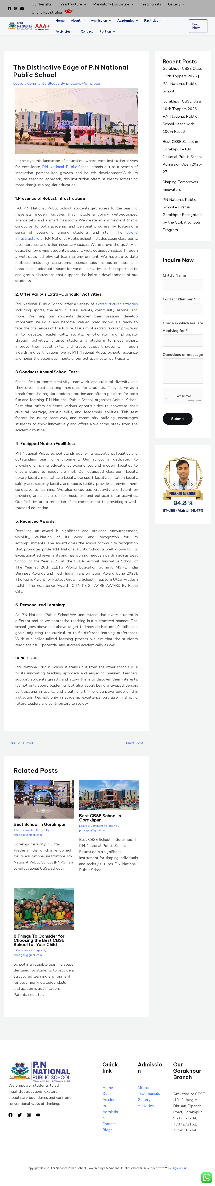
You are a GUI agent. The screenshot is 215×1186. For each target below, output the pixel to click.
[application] (84, 4)
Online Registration (47, 12)
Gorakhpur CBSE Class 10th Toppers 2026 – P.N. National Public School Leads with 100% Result (182, 116)
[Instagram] (16, 9)
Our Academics (109, 1099)
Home (60, 20)
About (76, 20)
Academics (125, 20)
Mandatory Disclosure (111, 4)
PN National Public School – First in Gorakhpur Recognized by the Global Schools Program (182, 214)
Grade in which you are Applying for (183, 327)
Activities (63, 31)
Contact (87, 31)
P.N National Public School (66, 166)
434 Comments (24, 830)
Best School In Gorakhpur (40, 824)
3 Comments (22, 950)
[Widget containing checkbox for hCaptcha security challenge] (183, 396)
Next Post (137, 743)
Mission (144, 1087)
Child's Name (176, 275)
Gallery (174, 4)
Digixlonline (180, 1168)
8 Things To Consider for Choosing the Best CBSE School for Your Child (39, 940)
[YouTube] (22, 9)
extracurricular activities (117, 304)
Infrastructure (70, 4)
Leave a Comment (28, 83)
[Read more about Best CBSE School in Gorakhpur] (109, 794)
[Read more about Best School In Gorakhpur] (44, 798)
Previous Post (19, 743)
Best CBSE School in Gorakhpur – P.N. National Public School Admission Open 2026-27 (182, 156)
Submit (177, 418)
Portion (105, 31)
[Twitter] (20, 1115)
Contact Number (179, 299)
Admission (99, 20)
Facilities (151, 20)
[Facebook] (9, 9)
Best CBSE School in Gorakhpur (100, 818)
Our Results (41, 4)
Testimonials (150, 4)
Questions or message (183, 354)
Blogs (52, 83)
